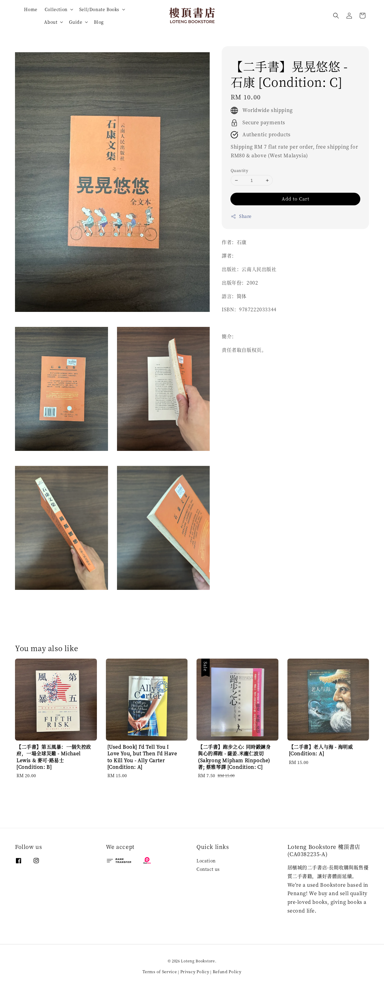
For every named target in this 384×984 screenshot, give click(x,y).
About (50, 22)
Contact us (208, 869)
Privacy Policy (194, 971)
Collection (56, 9)
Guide (75, 22)
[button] (336, 15)
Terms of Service (159, 971)
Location (206, 861)
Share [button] (245, 216)
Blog (99, 22)
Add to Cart (295, 199)
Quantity (239, 170)
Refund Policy (227, 971)
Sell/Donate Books (99, 9)
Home (30, 9)
